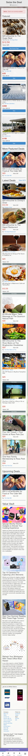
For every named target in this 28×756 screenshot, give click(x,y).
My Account (20, 755)
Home (3, 755)
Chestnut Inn (7, 136)
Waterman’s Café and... (10, 281)
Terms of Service (8, 720)
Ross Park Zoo (8, 439)
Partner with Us (7, 718)
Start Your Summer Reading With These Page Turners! (14, 617)
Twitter (16, 715)
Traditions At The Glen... (10, 252)
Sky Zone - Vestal (8, 370)
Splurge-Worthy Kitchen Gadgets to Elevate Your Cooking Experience (12, 525)
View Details (14, 264)
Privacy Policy (7, 721)
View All (21, 180)
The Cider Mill (7, 71)
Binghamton (14, 5)
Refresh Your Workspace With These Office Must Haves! (12, 658)
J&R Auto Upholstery (9, 103)
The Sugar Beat (14, 40)
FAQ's (5, 715)
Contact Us (6, 717)
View (14, 78)
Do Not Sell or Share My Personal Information (7, 728)
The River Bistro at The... (10, 349)
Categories (8, 755)
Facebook (17, 713)
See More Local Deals (14, 749)
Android (17, 718)
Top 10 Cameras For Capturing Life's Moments (12, 573)
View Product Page (14, 48)
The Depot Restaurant (10, 231)
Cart (14, 755)
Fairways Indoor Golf (9, 399)
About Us (6, 713)
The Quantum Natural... (10, 323)
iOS (16, 720)
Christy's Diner (8, 207)
